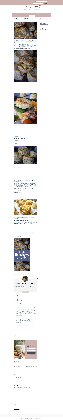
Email (14, 401)
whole (19, 134)
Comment (15, 388)
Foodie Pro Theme (39, 418)
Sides (18, 361)
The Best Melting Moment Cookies (43, 29)
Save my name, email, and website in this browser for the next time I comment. (23, 408)
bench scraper (31, 183)
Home (17, 361)
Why (25, 128)
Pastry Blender (16, 141)
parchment (15, 191)
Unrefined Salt (16, 136)
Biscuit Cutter (16, 140)
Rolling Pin (16, 143)
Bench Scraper (16, 144)
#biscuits (17, 362)
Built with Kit (31, 356)
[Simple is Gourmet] (31, 12)
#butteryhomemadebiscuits (22, 362)
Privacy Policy (31, 414)
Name (14, 398)
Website (15, 404)
